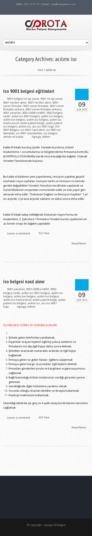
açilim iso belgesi (52, 116)
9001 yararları (12, 113)
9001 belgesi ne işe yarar (23, 99)
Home (40, 70)
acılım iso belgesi (37, 119)
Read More (79, 243)
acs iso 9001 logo (43, 126)
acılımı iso (24, 126)
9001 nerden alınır (15, 102)
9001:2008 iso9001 (33, 113)
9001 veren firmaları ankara (43, 109)
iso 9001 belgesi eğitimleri (28, 91)
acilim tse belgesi (14, 119)
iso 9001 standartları (29, 133)
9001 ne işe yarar (51, 99)
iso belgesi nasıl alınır (24, 281)
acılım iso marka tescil (17, 300)
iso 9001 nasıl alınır (33, 130)
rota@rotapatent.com (63, 4)
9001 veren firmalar (35, 106)
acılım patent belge (32, 123)
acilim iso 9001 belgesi (25, 116)
